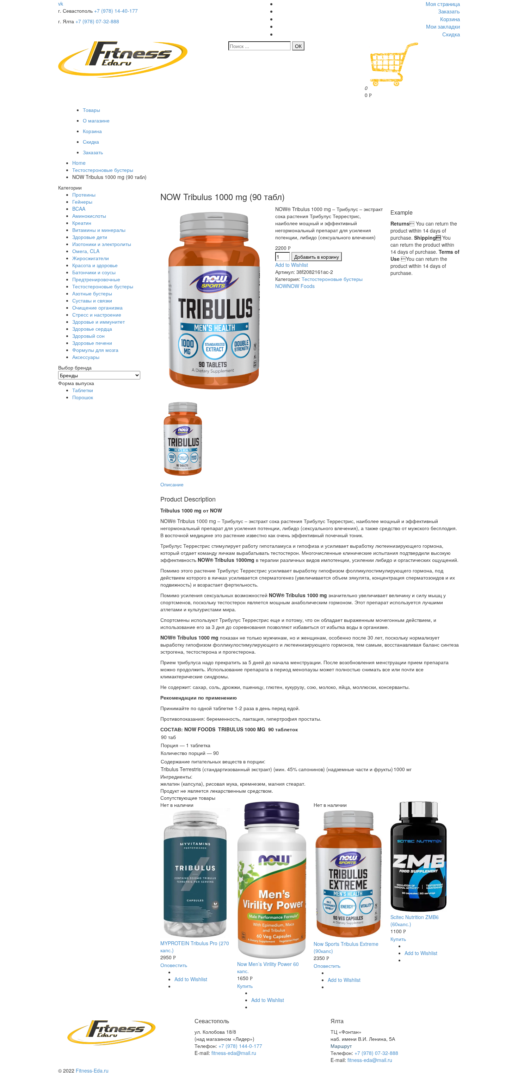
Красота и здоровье (95, 265)
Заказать (93, 152)
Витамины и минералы (98, 229)
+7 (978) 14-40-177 (116, 10)
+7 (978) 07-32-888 (97, 21)
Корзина (92, 130)
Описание (172, 484)
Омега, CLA (85, 250)
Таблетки (82, 390)
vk (60, 3)
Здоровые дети (89, 236)
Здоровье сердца (92, 328)
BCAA (78, 208)
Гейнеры (82, 201)
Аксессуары (85, 356)
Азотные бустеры (92, 293)
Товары (91, 109)
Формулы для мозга (95, 349)
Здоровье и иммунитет (98, 321)
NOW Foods (301, 285)
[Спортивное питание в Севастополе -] (122, 75)
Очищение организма (97, 307)
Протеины (83, 194)
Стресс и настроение (96, 314)
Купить (245, 985)
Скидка (91, 141)
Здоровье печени (92, 342)
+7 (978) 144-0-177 (240, 1045)
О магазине (96, 120)
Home (79, 162)
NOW (281, 285)
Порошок (82, 397)
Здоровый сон (88, 335)
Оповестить (173, 964)
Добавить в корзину (316, 256)
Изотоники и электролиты (101, 243)
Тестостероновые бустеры (102, 169)
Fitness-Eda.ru (92, 1070)
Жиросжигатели (90, 258)
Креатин (81, 222)
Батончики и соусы (94, 272)
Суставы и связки (92, 300)
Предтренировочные (96, 279)
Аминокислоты (89, 215)
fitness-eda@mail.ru (233, 1052)
